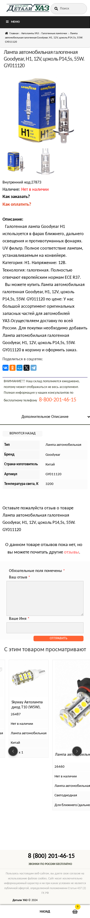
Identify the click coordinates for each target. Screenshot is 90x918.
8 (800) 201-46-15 (51, 856)
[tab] (45, 417)
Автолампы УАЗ (30, 33)
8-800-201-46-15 (57, 400)
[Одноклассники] (13, 368)
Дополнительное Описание (45, 417)
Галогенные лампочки (54, 33)
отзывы (71, 552)
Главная (14, 33)
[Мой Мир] (19, 368)
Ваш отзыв (19, 577)
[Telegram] (33, 368)
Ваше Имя (19, 619)
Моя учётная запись (15, 911)
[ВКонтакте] (5, 368)
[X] (27, 368)
